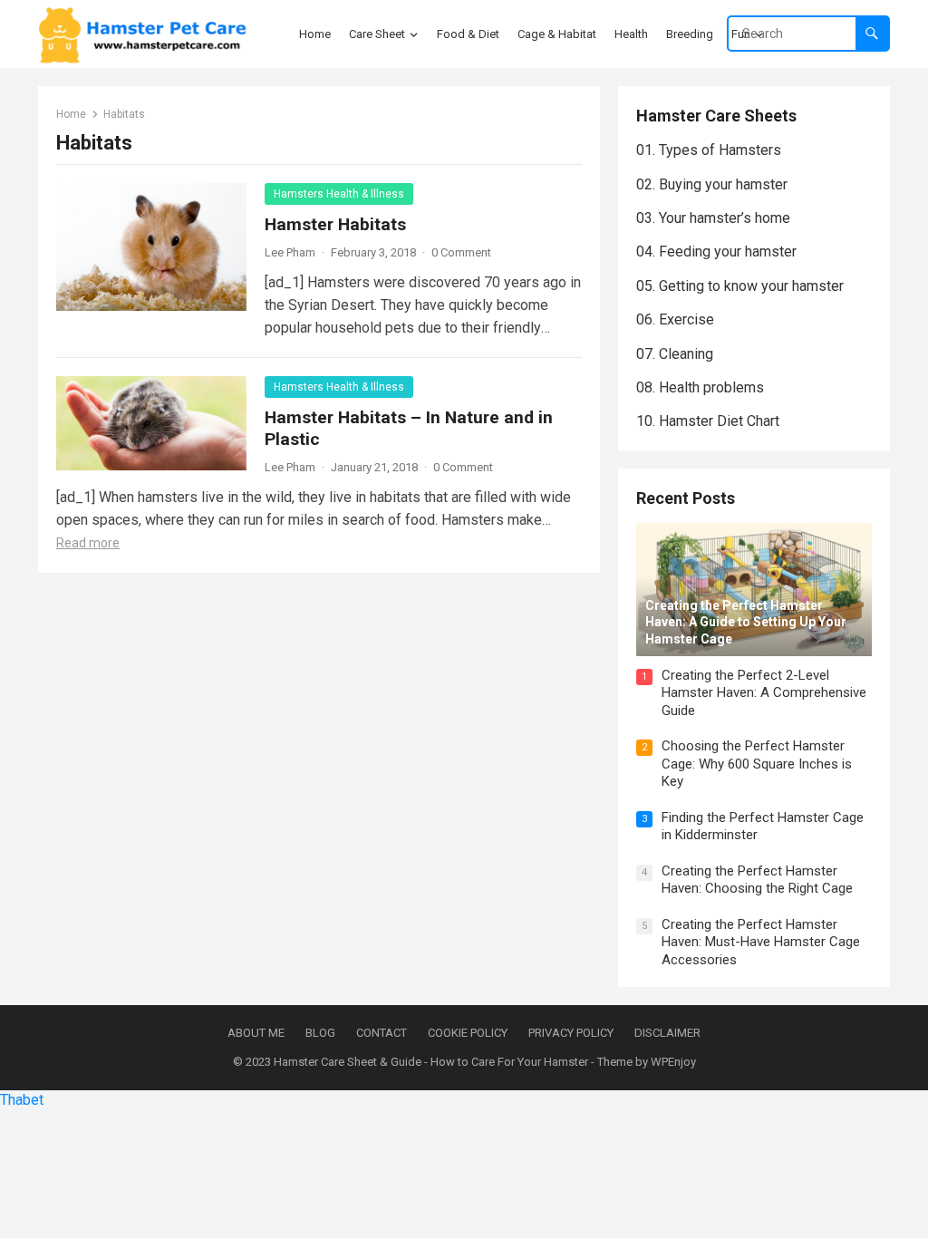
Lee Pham (290, 252)
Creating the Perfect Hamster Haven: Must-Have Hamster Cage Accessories (761, 942)
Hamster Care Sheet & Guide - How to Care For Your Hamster (431, 1062)
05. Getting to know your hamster (740, 286)
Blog (320, 1033)
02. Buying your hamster (712, 184)
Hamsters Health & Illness (339, 194)
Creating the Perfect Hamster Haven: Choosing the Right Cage (757, 880)
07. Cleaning (674, 354)
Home (71, 114)
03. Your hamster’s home (713, 218)
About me (256, 1033)
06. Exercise (675, 319)
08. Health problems (700, 387)
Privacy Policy (571, 1033)
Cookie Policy (468, 1033)
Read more (88, 543)
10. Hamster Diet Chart (707, 421)
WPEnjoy (673, 1062)
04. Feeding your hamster (716, 251)
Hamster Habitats (335, 224)
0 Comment (461, 252)
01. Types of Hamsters (708, 150)
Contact (381, 1033)
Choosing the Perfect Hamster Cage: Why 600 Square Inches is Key (757, 763)
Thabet (22, 1099)
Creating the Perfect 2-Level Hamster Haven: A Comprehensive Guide (764, 693)
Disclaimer (667, 1033)
